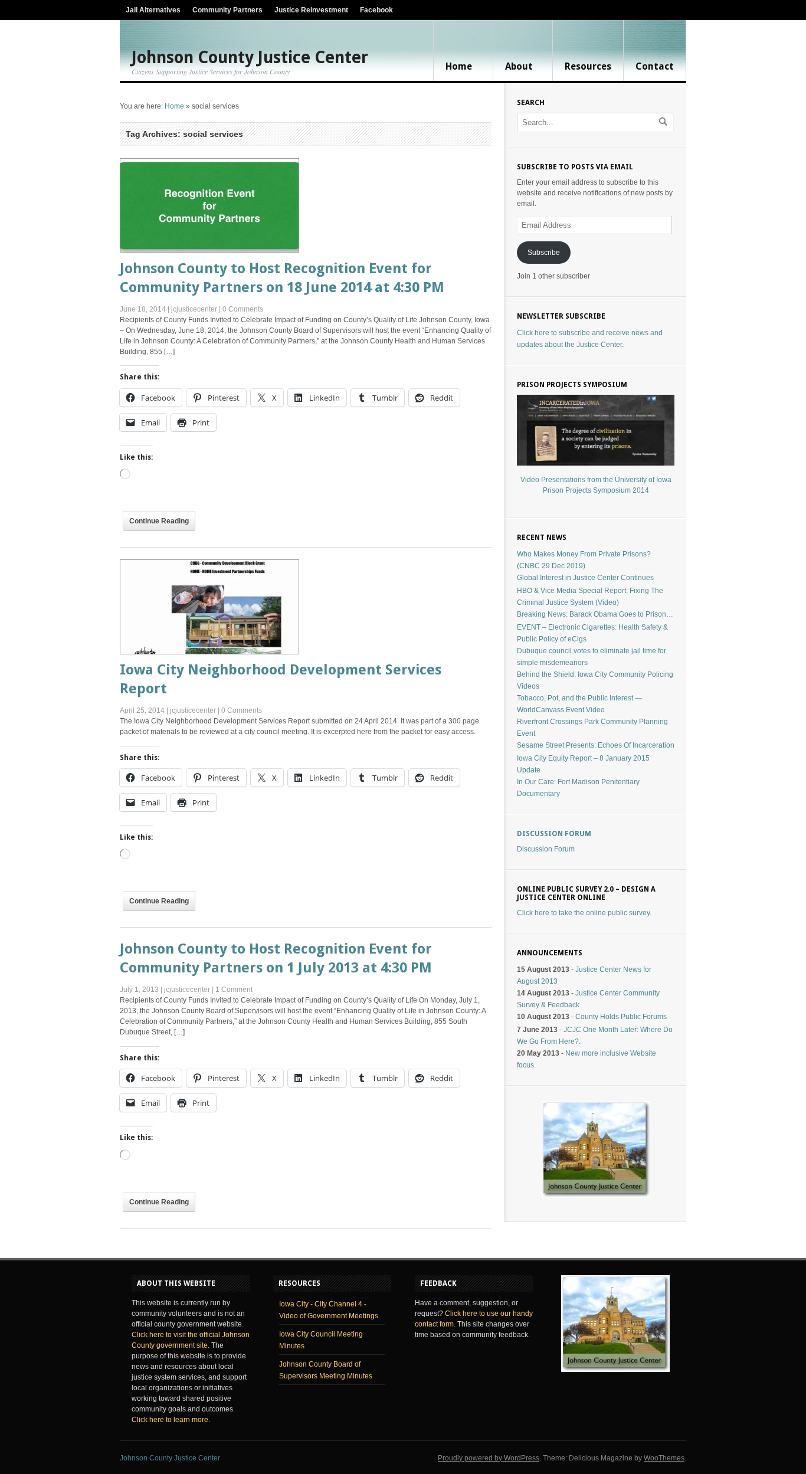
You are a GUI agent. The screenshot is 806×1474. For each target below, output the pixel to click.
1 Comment (234, 989)
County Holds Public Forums (621, 1017)
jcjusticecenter (194, 309)
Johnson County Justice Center (250, 58)
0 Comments (242, 309)
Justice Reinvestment (311, 10)
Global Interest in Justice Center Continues (585, 578)
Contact (654, 66)
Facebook (376, 10)
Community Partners (227, 10)
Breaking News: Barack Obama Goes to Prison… (595, 614)
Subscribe (543, 252)
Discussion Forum (554, 834)
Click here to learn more (170, 1420)
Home (458, 66)
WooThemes (664, 1458)
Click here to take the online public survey (583, 913)
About (519, 66)
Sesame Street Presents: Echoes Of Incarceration (595, 745)
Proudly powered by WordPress (488, 1458)
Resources (588, 66)
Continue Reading (159, 521)
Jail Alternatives (153, 10)
